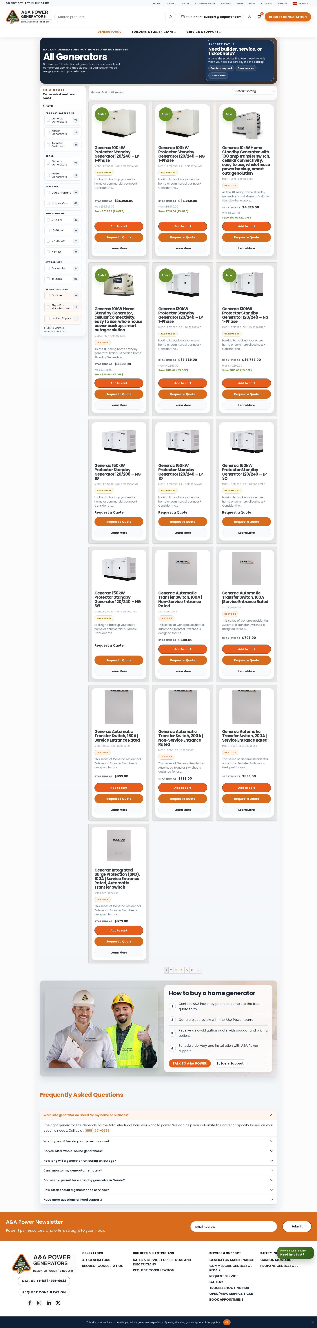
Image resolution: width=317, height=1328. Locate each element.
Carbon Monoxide (276, 1260)
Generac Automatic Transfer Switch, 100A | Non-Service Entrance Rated (180, 599)
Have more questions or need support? (72, 1200)
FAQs (252, 3)
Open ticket (218, 75)
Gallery (171, 3)
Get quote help (295, 1300)
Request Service (223, 1276)
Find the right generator (287, 1292)
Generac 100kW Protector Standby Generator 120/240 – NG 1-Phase (181, 154)
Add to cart (118, 226)
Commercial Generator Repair (230, 1268)
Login (185, 3)
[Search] (178, 17)
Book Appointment (226, 1299)
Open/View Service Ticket (232, 1293)
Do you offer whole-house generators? (73, 1151)
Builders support (221, 68)
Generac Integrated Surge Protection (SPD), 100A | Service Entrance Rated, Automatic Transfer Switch (117, 878)
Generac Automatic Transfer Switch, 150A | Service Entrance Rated (117, 736)
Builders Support (230, 1063)
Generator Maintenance (231, 1260)
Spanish (303, 3)
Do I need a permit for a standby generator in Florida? (84, 1180)
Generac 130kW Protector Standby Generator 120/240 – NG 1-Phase (245, 315)
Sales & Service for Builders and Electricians (162, 1262)
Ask (304, 1319)
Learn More (119, 248)
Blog (240, 3)
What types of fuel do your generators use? (76, 1141)
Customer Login (205, 3)
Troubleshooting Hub (229, 1288)
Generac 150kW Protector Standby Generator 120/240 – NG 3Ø (117, 599)
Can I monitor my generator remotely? (72, 1170)
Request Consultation (288, 17)
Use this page (256, 1292)
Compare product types (262, 1300)
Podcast (266, 3)
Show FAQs (282, 1309)
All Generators (96, 1260)
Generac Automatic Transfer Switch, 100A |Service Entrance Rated (245, 597)
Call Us (44, 1280)
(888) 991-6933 (97, 1130)
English (282, 3)
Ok (227, 1322)
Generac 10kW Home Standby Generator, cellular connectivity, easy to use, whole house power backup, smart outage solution (118, 319)
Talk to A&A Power (190, 1063)
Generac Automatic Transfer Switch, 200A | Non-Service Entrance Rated (180, 738)
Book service (246, 68)
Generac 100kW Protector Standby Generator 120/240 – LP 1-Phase (116, 154)
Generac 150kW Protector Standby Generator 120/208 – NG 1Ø (117, 472)
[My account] (249, 17)
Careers (226, 3)
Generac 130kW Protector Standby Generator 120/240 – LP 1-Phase (180, 315)
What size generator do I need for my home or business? (86, 1115)
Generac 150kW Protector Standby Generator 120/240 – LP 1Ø (180, 472)
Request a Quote (118, 237)
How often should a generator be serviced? (76, 1190)
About (156, 3)
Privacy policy (212, 1322)
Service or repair (257, 1309)
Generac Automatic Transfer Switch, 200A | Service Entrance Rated (244, 736)
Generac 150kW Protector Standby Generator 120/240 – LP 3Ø (244, 472)
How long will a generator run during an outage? (79, 1161)
